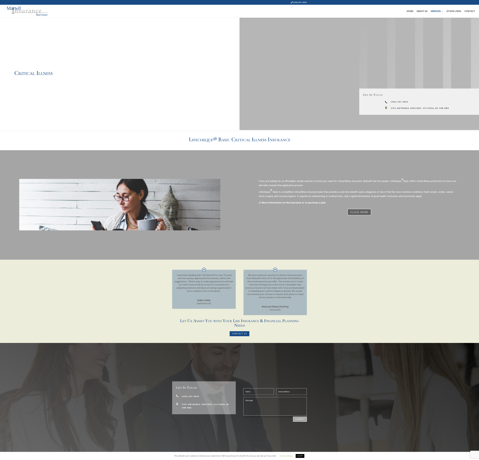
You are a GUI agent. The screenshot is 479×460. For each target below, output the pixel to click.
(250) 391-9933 (300, 2)
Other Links (453, 11)
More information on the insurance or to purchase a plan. (293, 202)
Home (410, 11)
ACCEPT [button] (300, 456)
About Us (422, 11)
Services (436, 11)
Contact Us (239, 333)
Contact (469, 11)
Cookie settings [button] (286, 456)
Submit (300, 419)
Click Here (359, 212)
